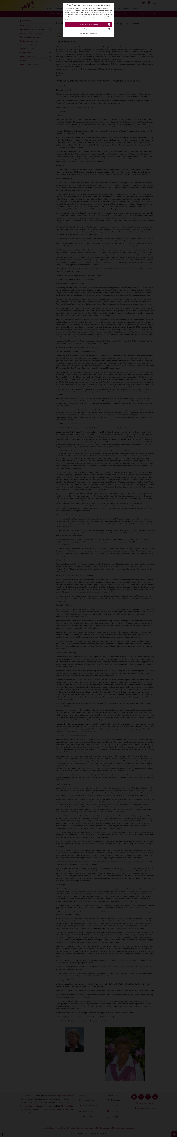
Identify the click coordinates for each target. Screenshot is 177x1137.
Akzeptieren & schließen (88, 24)
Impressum (84, 33)
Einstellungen (88, 29)
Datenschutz (93, 33)
